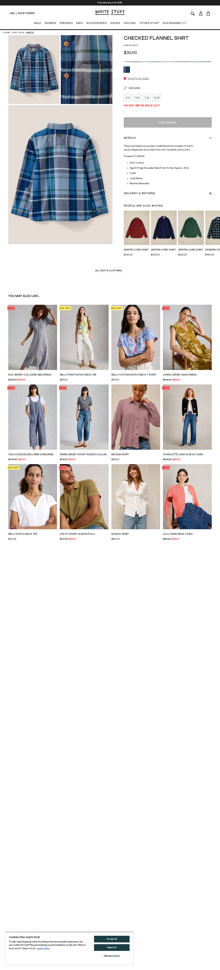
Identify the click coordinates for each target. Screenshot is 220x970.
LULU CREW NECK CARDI (178, 534)
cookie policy (43, 948)
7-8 (147, 97)
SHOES (115, 23)
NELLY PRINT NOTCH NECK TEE (78, 375)
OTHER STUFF (149, 23)
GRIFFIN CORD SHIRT (136, 250)
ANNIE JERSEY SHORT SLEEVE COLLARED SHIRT (84, 454)
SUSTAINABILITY (174, 23)
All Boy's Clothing (108, 270)
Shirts (30, 33)
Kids (14, 33)
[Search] (192, 13)
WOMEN (50, 23)
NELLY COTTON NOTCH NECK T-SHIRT (133, 375)
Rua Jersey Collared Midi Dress (29, 375)
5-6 (137, 97)
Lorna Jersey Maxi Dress (180, 375)
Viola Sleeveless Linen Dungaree (30, 454)
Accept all (112, 939)
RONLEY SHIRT (120, 534)
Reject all (111, 947)
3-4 (128, 97)
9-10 (157, 97)
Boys (21, 33)
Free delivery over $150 (110, 3)
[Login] (200, 13)
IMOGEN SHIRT (120, 454)
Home (6, 33)
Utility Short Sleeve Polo (77, 534)
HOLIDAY (130, 23)
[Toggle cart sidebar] (208, 13)
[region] (69, 948)
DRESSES (66, 23)
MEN (79, 23)
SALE (37, 23)
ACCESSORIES (96, 23)
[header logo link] (110, 12)
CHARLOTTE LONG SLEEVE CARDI (183, 454)
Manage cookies (112, 956)
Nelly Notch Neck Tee (22, 534)
